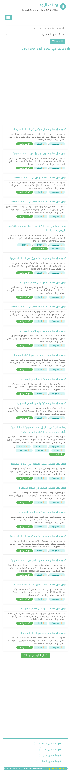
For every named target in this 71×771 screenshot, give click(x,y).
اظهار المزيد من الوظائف (35, 655)
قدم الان (23, 143)
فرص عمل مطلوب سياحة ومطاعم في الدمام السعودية (38, 202)
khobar (39, 446)
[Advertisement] (35, 88)
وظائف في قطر (51, 755)
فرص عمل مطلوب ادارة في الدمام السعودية (43, 379)
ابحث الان (56, 41)
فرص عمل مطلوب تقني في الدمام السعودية (43, 633)
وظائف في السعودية (48, 744)
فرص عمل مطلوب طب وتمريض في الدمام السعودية (39, 355)
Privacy (62, 768)
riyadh (39, 245)
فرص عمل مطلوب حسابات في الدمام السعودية (42, 488)
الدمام (39, 144)
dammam (56, 249)
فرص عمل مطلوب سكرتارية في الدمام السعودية (41, 403)
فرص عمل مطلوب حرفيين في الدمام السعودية (42, 512)
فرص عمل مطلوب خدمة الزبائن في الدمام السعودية (40, 177)
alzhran (22, 446)
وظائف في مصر (51, 750)
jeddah (23, 245)
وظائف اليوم (49, 5)
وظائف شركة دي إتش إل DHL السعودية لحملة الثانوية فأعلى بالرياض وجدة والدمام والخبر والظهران (38, 429)
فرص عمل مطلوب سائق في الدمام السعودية (43, 282)
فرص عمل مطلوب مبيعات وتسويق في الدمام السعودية (38, 258)
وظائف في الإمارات (50, 761)
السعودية (56, 144)
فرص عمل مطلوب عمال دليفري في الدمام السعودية (39, 129)
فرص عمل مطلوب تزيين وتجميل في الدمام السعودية (39, 153)
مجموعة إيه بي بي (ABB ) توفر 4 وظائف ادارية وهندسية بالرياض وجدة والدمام (37, 228)
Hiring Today (51, 768)
